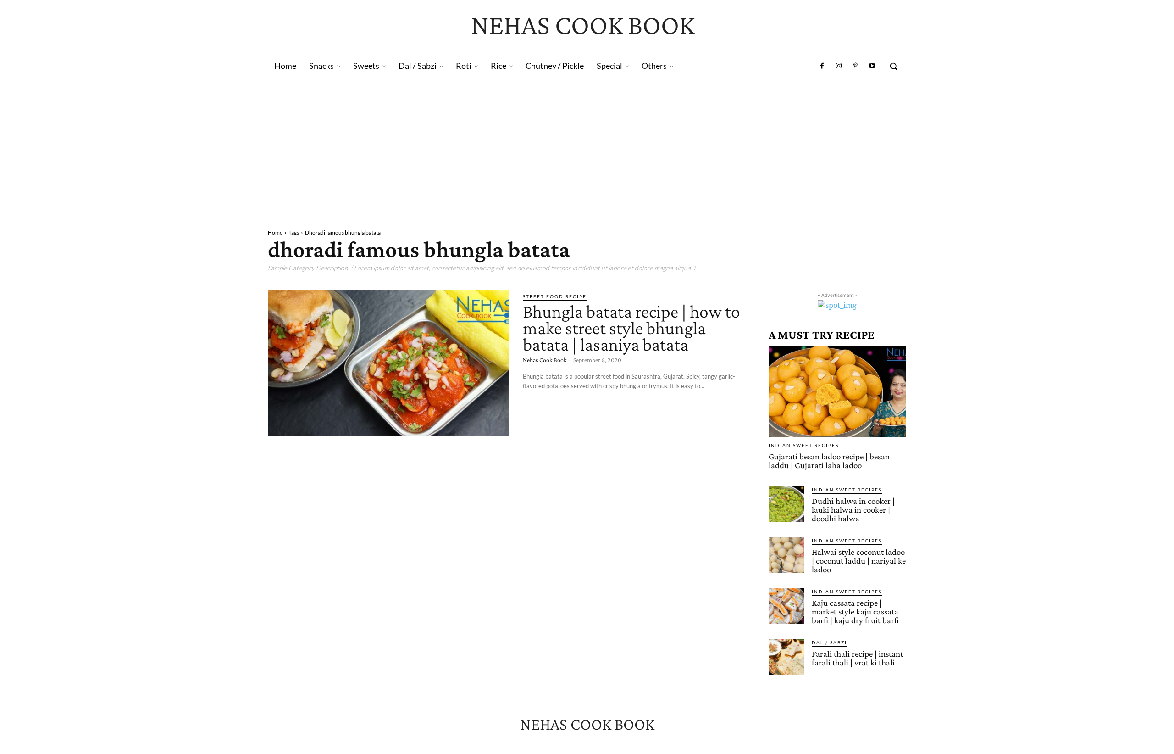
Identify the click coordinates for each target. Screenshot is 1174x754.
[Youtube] (872, 66)
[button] (893, 66)
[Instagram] (839, 66)
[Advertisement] (587, 148)
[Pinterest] (855, 66)
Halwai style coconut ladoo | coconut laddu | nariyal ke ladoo (859, 560)
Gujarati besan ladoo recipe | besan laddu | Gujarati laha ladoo (829, 461)
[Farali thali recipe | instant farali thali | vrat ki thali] (786, 657)
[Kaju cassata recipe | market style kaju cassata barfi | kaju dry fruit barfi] (786, 606)
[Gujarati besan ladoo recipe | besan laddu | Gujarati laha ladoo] (837, 391)
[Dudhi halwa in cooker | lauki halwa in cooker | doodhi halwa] (786, 504)
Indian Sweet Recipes (804, 445)
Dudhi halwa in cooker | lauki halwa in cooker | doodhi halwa (853, 509)
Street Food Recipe (555, 296)
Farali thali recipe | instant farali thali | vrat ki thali (857, 658)
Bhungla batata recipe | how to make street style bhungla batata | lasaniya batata (631, 328)
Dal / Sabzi (829, 642)
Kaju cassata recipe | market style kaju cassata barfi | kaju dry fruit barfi (855, 611)
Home (275, 232)
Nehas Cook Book (544, 359)
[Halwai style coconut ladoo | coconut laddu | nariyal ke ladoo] (786, 555)
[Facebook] (822, 66)
